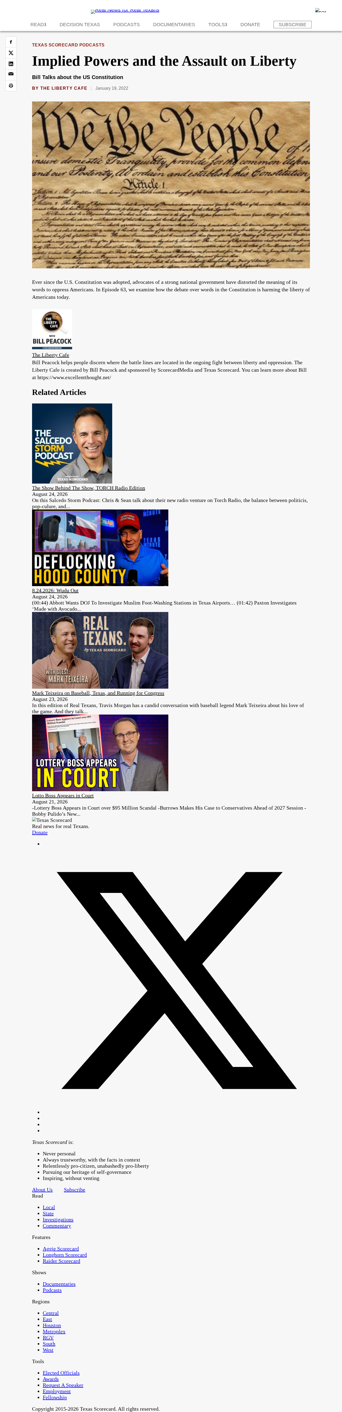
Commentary (57, 1226)
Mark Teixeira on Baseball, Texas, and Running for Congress (98, 693)
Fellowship (55, 1397)
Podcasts (126, 24)
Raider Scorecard (61, 1261)
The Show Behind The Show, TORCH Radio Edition (88, 488)
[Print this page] (11, 85)
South (49, 1344)
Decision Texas (80, 24)
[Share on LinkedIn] (11, 63)
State (48, 1213)
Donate (250, 24)
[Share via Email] (11, 74)
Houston (52, 1325)
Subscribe (292, 24)
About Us (42, 1190)
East (47, 1319)
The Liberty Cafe (63, 88)
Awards (51, 1379)
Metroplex (54, 1331)
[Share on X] (11, 53)
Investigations (58, 1219)
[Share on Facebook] (11, 42)
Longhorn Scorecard (65, 1255)
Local (49, 1207)
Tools (216, 24)
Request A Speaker (63, 1385)
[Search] (320, 10)
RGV (48, 1337)
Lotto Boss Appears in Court (63, 795)
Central (51, 1313)
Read (37, 24)
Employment (57, 1391)
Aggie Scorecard (61, 1249)
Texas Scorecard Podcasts (68, 45)
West (48, 1350)
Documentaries (174, 24)
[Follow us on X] (176, 1112)
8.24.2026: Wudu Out (55, 590)
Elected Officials (61, 1373)
